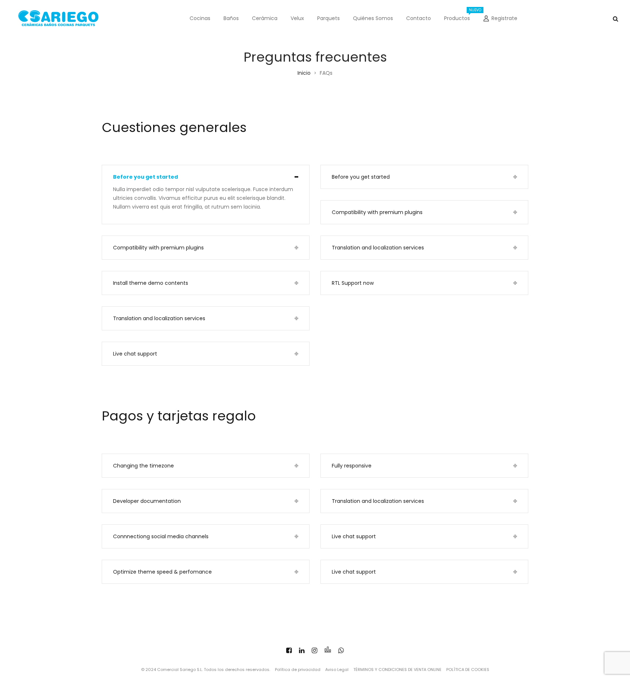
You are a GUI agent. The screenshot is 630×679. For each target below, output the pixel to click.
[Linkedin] (301, 650)
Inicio (304, 73)
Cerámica (264, 18)
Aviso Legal (337, 669)
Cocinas (200, 18)
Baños (231, 18)
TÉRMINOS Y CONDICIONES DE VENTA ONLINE (397, 669)
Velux (297, 18)
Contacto (418, 18)
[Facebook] (289, 650)
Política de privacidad (297, 669)
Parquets (328, 18)
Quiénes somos (373, 18)
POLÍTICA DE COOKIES (467, 669)
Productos (460, 14)
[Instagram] (314, 650)
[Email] (327, 650)
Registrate (504, 18)
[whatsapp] (341, 650)
